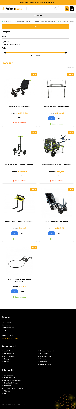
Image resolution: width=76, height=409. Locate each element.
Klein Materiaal (9, 354)
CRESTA (43, 359)
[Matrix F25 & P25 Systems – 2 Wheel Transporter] (19, 146)
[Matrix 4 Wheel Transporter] (19, 88)
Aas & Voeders (9, 351)
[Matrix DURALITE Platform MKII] (56, 88)
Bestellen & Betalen (11, 383)
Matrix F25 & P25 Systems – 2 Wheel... (19, 164)
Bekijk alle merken (46, 364)
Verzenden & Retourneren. (13, 388)
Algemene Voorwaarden (12, 380)
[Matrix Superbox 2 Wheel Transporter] (56, 146)
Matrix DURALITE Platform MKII (56, 106)
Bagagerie (7, 359)
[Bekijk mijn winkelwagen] (72, 8)
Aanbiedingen (9, 375)
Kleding (7, 362)
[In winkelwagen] (51, 118)
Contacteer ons (9, 378)
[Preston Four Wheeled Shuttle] (56, 203)
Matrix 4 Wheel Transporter (19, 106)
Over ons (7, 386)
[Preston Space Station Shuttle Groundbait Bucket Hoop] (19, 261)
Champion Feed (45, 356)
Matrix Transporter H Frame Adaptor (19, 221)
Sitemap (7, 391)
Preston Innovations (12, 44)
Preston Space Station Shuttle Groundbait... (19, 280)
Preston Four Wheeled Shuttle (56, 221)
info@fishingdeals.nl (11, 338)
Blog (5, 394)
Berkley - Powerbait (47, 351)
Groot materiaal (9, 356)
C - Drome (44, 354)
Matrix (7, 42)
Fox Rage (43, 362)
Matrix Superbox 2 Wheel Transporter (56, 164)
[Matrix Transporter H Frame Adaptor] (19, 203)
